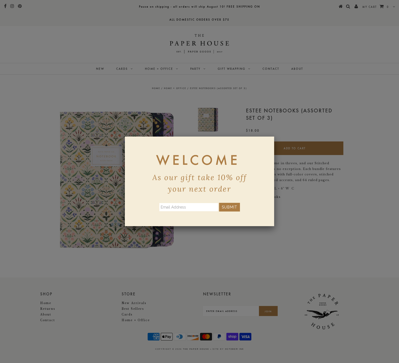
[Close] (274, 136)
